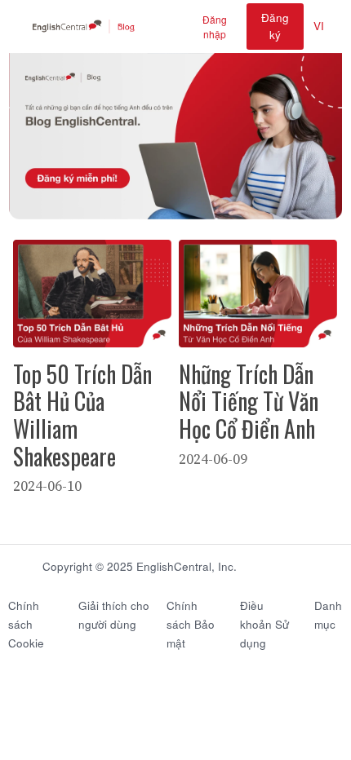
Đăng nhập (214, 26)
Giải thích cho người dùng (113, 615)
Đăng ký (275, 26)
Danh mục (328, 615)
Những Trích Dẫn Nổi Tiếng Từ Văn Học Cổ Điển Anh (248, 401)
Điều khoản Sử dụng (264, 624)
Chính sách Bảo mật (191, 624)
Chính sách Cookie (26, 624)
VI (318, 25)
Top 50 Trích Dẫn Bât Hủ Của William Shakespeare (82, 415)
